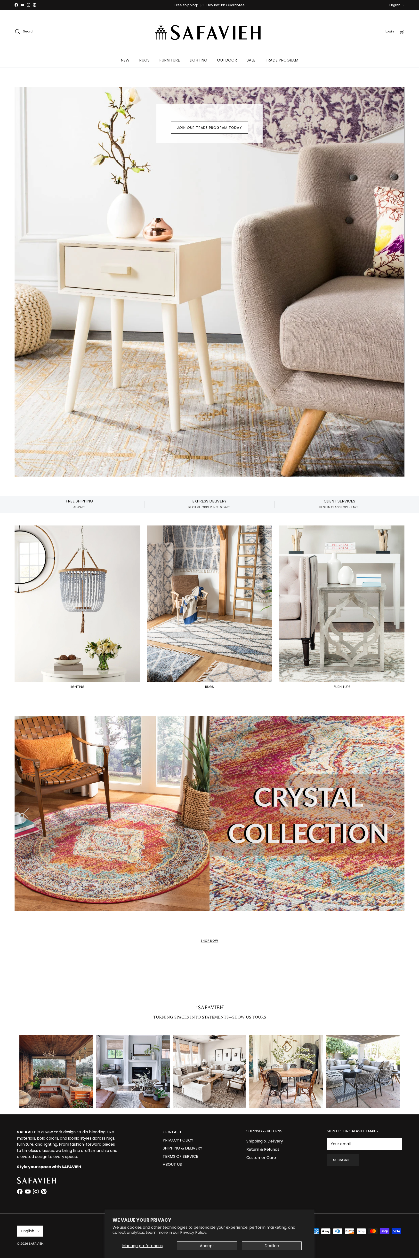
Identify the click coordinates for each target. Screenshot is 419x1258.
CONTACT (172, 1132)
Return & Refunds (262, 1149)
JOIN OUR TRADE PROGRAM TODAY (209, 127)
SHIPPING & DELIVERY (182, 1148)
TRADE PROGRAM (281, 60)
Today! (275, 7)
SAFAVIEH (36, 1243)
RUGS (144, 60)
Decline (272, 1246)
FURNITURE (169, 60)
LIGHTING (198, 60)
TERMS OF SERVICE (180, 1156)
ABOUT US (172, 1164)
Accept (207, 1246)
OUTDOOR (227, 60)
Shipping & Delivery (264, 1141)
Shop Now (209, 941)
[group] (56, 1071)
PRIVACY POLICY (178, 1140)
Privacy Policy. (193, 1232)
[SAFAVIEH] (209, 31)
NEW (125, 60)
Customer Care (261, 1157)
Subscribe (343, 1160)
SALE (251, 60)
